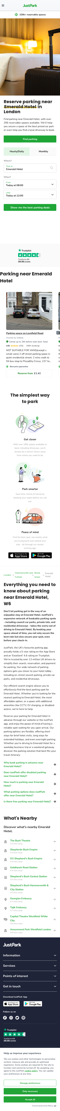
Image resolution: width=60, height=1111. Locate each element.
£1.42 (29, 373)
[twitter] (17, 1018)
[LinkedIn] (23, 1018)
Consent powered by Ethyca (42, 1106)
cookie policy (31, 1070)
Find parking (30, 139)
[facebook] (5, 1018)
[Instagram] (11, 1018)
